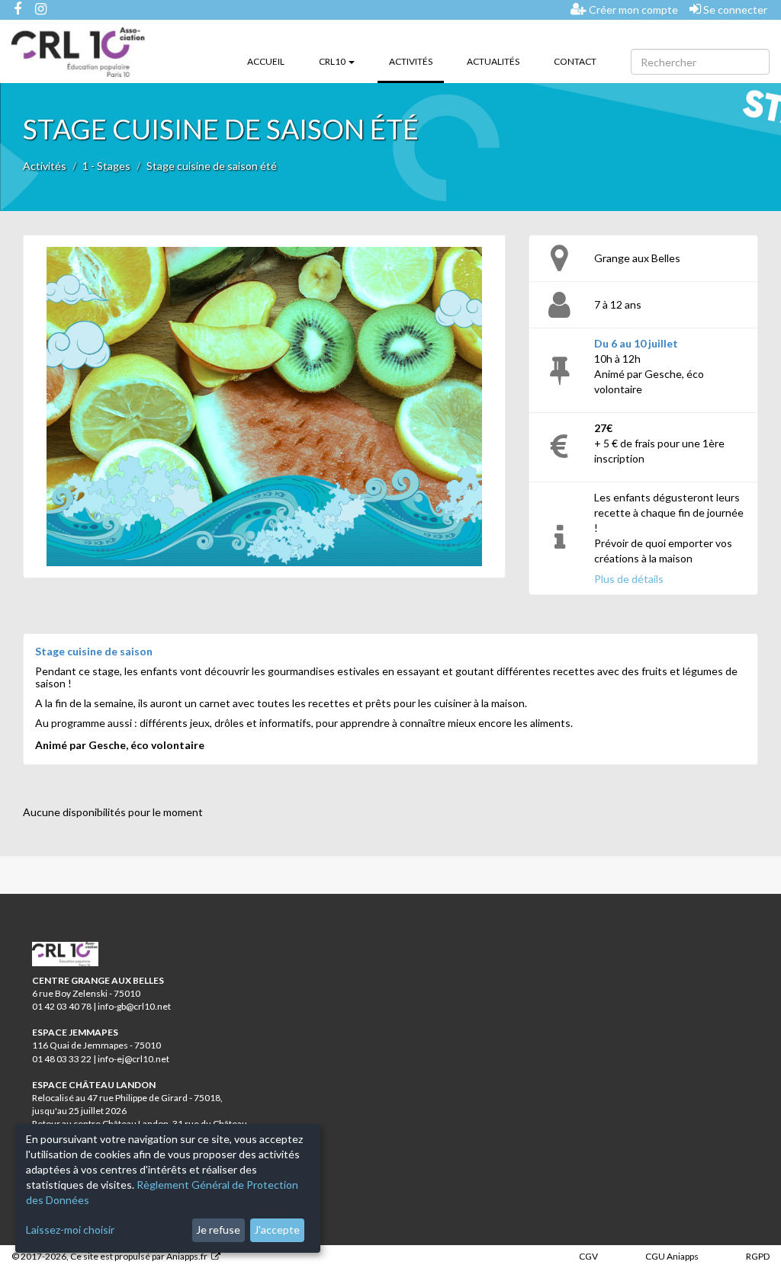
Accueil (265, 61)
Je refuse (218, 1229)
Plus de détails (629, 578)
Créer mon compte (632, 9)
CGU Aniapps (672, 1256)
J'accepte (277, 1229)
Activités (416, 61)
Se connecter (734, 9)
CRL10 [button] (333, 61)
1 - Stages (106, 165)
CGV (588, 1256)
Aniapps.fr (186, 1256)
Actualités (493, 61)
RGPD (758, 1256)
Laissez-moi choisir (70, 1229)
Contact (575, 61)
